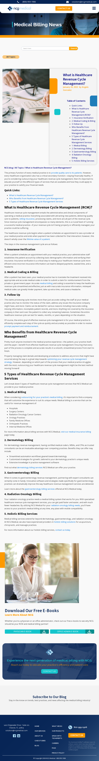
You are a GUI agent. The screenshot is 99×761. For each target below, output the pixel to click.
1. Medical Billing (79, 145)
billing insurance (27, 218)
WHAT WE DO (57, 726)
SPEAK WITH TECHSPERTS (57, 737)
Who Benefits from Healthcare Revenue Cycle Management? (83, 130)
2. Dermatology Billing (82, 148)
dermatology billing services (29, 467)
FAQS (54, 748)
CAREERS (55, 743)
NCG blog (8, 167)
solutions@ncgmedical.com (17, 731)
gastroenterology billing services (40, 489)
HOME (37, 726)
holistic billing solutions (64, 522)
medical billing (46, 283)
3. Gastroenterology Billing (84, 151)
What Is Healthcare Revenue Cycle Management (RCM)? (81, 111)
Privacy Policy (58, 753)
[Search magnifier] (76, 48)
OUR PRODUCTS (58, 731)
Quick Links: (77, 105)
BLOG (37, 745)
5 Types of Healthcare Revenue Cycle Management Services (82, 139)
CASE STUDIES (40, 741)
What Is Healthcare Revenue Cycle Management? (31, 195)
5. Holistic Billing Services (83, 160)
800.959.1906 (61, 758)
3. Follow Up (77, 124)
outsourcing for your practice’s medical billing (42, 397)
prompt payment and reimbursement (21, 326)
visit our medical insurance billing (76, 431)
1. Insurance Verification (82, 118)
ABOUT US (39, 736)
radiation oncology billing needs (65, 505)
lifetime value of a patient (38, 239)
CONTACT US (63, 8)
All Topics (10, 57)
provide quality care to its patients (66, 172)
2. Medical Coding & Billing (83, 121)
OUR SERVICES (40, 731)
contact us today (62, 530)
